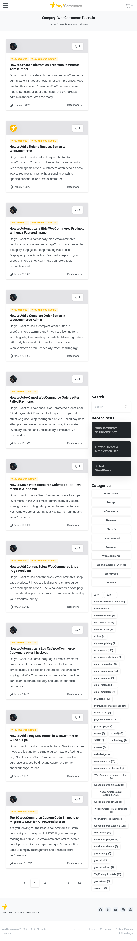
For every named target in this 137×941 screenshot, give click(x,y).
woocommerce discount (109, 785)
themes (100, 747)
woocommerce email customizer (111, 793)
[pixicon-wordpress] (130, 909)
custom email (103, 629)
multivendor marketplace (110, 705)
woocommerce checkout (109, 768)
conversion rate (104, 615)
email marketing (104, 685)
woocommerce (104, 761)
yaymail (100, 860)
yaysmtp (100, 888)
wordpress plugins (106, 839)
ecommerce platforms (107, 657)
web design (102, 754)
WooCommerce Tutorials (74, 23)
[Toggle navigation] (5, 5)
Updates (111, 546)
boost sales (102, 608)
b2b (110, 594)
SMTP (99, 740)
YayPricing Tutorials (107, 874)
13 (67, 883)
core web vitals (104, 622)
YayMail (111, 582)
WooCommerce (111, 555)
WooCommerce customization (110, 777)
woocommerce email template (111, 810)
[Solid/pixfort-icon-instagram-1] (123, 909)
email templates (104, 692)
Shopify (111, 529)
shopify (117, 733)
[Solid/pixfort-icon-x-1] (108, 909)
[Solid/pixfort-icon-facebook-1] (100, 909)
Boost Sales (111, 493)
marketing (102, 699)
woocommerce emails (108, 802)
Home (52, 23)
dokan (99, 636)
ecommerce (103, 650)
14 (79, 883)
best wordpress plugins (109, 601)
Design (111, 502)
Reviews (111, 520)
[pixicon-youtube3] (115, 909)
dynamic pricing (104, 643)
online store (102, 712)
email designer (104, 678)
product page (103, 726)
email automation (105, 664)
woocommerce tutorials (110, 825)
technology (119, 740)
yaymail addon (104, 867)
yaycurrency (102, 853)
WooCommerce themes (108, 818)
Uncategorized (111, 538)
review (99, 733)
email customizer (106, 671)
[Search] (126, 406)
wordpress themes (106, 846)
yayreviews (102, 881)
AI (97, 594)
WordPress (111, 573)
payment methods (105, 719)
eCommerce (111, 511)
